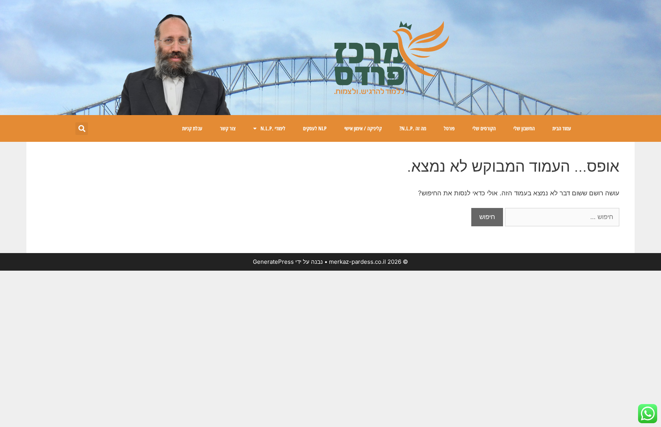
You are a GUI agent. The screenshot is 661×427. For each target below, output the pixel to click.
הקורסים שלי (484, 128)
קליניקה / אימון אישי (363, 128)
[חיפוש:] (561, 217)
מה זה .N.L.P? (412, 128)
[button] (81, 128)
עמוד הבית (561, 128)
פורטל (449, 128)
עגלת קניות (192, 128)
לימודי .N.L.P (272, 128)
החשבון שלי (524, 128)
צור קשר (228, 128)
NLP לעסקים (315, 128)
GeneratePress (273, 261)
